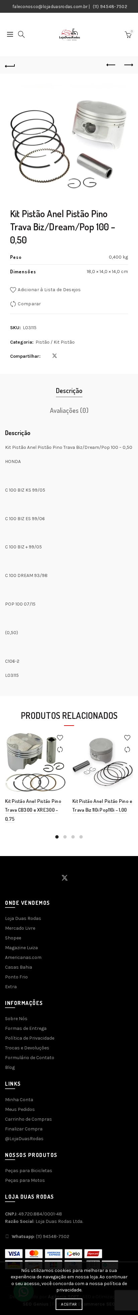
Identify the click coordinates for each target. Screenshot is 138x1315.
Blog (10, 1067)
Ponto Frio (16, 977)
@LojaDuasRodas (24, 1139)
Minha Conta (19, 1100)
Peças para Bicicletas (28, 1170)
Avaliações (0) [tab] (69, 410)
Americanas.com (23, 957)
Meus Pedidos (20, 1109)
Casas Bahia (18, 967)
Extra (11, 987)
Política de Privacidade (29, 1038)
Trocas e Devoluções (27, 1048)
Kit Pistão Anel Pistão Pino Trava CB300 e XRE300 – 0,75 (33, 810)
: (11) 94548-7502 (40, 1236)
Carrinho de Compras (28, 1119)
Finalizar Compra (24, 1129)
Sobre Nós (16, 1018)
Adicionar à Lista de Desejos (49, 290)
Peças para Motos (25, 1180)
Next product (128, 65)
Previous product (111, 65)
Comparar (29, 304)
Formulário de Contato (29, 1057)
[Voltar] (10, 65)
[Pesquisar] (21, 34)
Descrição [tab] (69, 390)
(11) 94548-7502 (110, 6)
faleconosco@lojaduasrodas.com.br (50, 6)
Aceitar (69, 1304)
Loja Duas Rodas (23, 918)
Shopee (13, 938)
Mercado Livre (20, 928)
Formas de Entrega (26, 1028)
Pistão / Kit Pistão (55, 342)
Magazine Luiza (21, 948)
